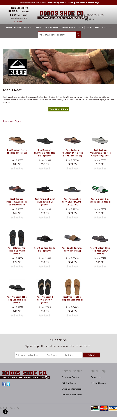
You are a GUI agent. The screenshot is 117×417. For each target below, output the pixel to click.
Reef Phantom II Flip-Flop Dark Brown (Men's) (100, 250)
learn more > (19, 21)
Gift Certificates (69, 383)
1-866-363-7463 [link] (94, 15)
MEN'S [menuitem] (38, 27)
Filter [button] (64, 109)
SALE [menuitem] (80, 27)
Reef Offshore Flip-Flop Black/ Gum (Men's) (17, 250)
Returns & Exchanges (72, 394)
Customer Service (70, 377)
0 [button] (92, 19)
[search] (57, 35)
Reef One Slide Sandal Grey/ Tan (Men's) (72, 249)
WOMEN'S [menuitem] (28, 27)
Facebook (4, 384)
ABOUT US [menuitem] (107, 27)
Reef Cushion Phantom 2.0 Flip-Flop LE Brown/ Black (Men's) (17, 201)
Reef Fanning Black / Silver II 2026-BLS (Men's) (45, 201)
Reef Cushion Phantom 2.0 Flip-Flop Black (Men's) (44, 152)
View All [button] (53, 109)
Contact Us (96, 377)
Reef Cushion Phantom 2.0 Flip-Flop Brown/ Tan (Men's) (72, 152)
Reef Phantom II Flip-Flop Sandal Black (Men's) (17, 299)
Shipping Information (72, 389)
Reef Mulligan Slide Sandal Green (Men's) (100, 200)
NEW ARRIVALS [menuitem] (68, 27)
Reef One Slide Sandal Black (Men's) (44, 249)
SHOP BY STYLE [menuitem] (51, 27)
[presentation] (17, 140)
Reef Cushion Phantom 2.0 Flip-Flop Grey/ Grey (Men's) (100, 152)
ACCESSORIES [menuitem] (92, 27)
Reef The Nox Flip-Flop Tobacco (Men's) (72, 298)
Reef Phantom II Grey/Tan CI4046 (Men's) (45, 299)
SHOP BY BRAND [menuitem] (13, 27)
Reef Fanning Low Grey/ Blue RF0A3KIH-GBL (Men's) (72, 201)
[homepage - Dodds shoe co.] (62, 15)
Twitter (8, 384)
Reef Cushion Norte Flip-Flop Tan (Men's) (17, 151)
